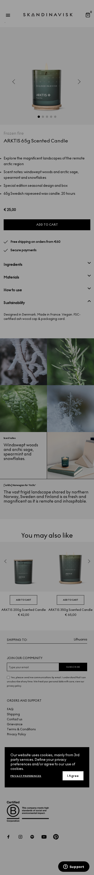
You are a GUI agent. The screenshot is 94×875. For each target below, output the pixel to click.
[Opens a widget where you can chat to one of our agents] (73, 867)
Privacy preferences (26, 775)
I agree (73, 776)
